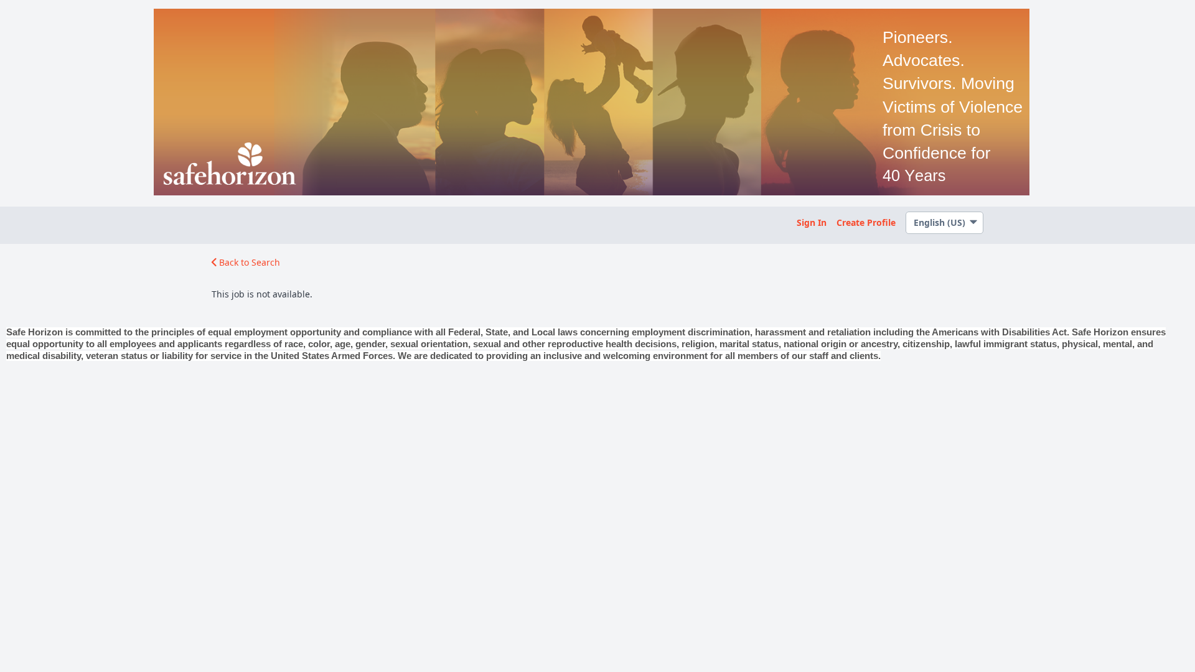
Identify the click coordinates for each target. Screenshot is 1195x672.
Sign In (812, 222)
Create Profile (866, 222)
